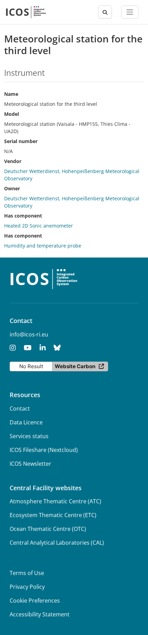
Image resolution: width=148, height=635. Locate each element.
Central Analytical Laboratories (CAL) (57, 542)
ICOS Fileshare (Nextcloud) (44, 450)
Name (11, 94)
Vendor (12, 161)
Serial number (21, 141)
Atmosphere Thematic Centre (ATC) (55, 501)
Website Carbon (75, 366)
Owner (12, 188)
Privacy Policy (27, 587)
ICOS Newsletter (30, 463)
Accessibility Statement (40, 614)
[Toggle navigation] (129, 12)
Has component (23, 215)
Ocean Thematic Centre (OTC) (48, 529)
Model (11, 114)
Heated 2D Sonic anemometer (38, 225)
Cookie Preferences (35, 600)
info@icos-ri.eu (29, 334)
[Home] (26, 12)
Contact (20, 408)
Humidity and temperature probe (42, 245)
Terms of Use (27, 573)
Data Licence (26, 422)
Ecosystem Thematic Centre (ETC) (53, 515)
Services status (29, 436)
